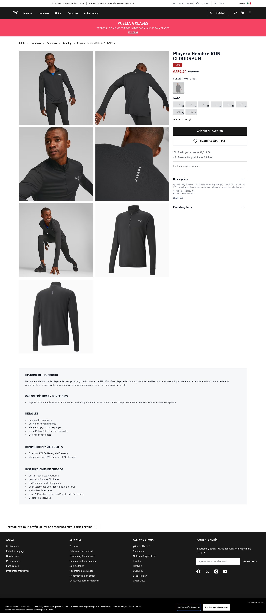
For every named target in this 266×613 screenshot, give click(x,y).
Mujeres (27, 13)
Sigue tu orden (185, 3)
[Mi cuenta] (250, 13)
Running (67, 43)
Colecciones (91, 13)
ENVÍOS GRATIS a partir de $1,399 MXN (67, 3)
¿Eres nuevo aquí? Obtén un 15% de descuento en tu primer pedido (49, 527)
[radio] (178, 87)
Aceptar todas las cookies (216, 607)
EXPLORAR (133, 32)
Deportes (73, 13)
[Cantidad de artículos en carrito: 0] (243, 13)
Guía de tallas (180, 119)
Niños (58, 13)
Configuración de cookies (188, 607)
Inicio (22, 43)
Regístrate (250, 561)
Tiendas (205, 3)
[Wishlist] (235, 13)
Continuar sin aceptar (255, 602)
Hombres (44, 13)
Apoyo (222, 3)
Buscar (220, 12)
